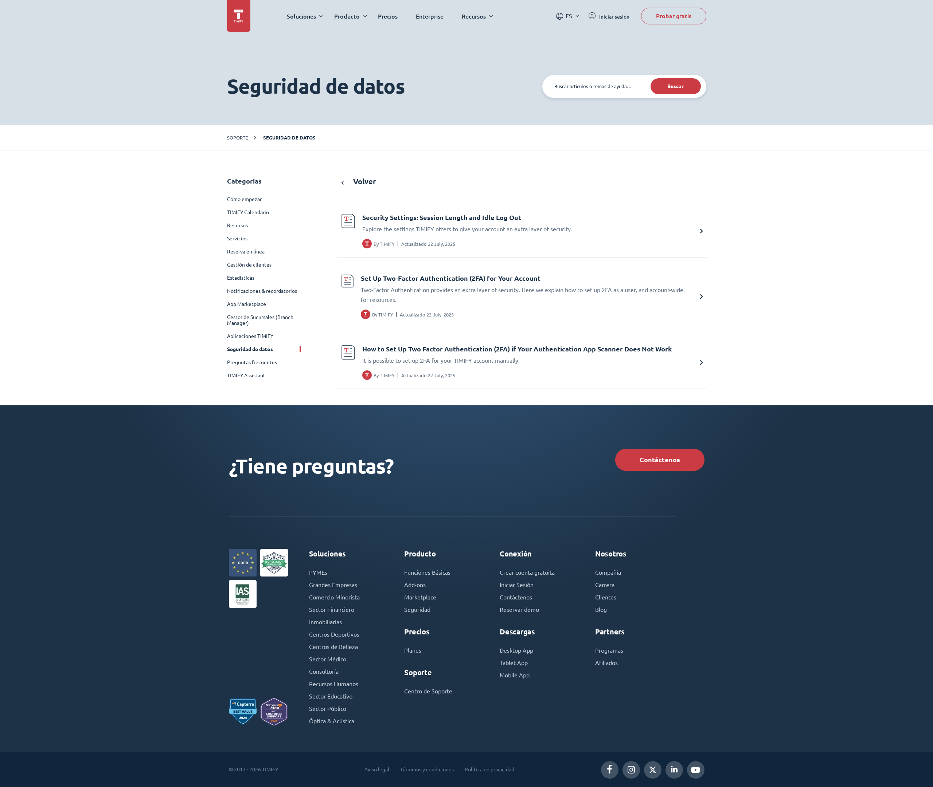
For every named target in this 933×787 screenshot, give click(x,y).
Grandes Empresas (333, 585)
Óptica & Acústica (331, 721)
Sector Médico (327, 659)
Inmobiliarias (325, 622)
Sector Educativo (330, 696)
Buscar (675, 86)
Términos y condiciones (427, 769)
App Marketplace (246, 304)
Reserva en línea (246, 252)
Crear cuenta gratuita (527, 572)
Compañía (608, 572)
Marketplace (420, 597)
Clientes (605, 597)
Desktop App (516, 650)
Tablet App (514, 663)
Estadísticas (240, 278)
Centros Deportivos (334, 634)
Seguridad (417, 609)
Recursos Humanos (333, 684)
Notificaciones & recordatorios (262, 291)
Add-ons (415, 585)
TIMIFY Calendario (248, 212)
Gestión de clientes (249, 265)
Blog (601, 609)
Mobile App (515, 675)
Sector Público (327, 708)
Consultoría (324, 671)
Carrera (604, 585)
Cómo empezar (244, 199)
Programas (609, 650)
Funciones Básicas (427, 572)
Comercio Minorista (334, 597)
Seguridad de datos (289, 138)
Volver (363, 181)
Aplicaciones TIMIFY (250, 336)
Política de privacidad (489, 769)
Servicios (237, 238)
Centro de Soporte (428, 691)
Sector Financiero (331, 609)
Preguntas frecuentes (252, 362)
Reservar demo (519, 609)
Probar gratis (673, 15)
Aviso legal (376, 769)
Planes (412, 650)
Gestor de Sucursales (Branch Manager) (260, 320)
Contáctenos (660, 460)
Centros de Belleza (333, 647)
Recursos (237, 225)
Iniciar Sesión (517, 585)
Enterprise (430, 16)
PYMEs (318, 572)
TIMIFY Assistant (246, 375)
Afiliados (606, 663)
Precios (388, 16)
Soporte (237, 137)
